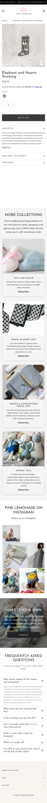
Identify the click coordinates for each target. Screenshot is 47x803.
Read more (6, 147)
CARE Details (8, 162)
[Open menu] (6, 11)
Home (4, 20)
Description (8, 128)
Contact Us (23, 635)
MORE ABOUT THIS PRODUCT (14, 156)
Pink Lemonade (22, 795)
